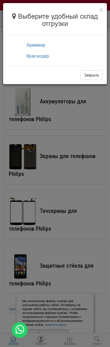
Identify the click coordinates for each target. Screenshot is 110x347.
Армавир (36, 44)
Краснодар (38, 55)
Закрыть (91, 75)
